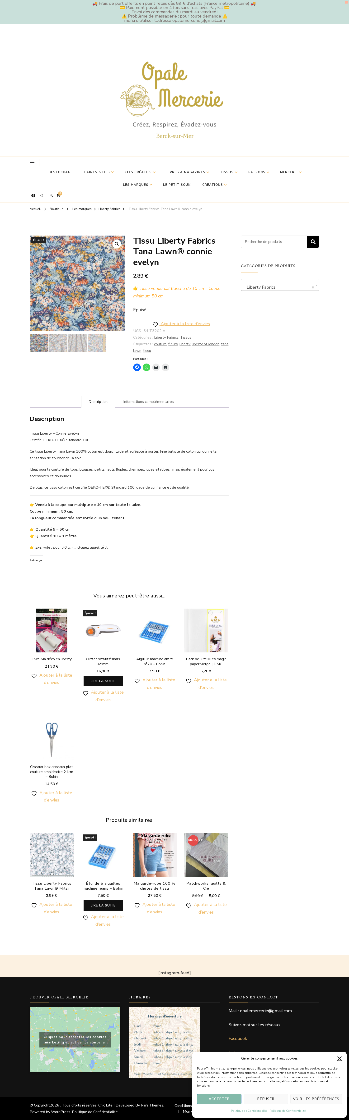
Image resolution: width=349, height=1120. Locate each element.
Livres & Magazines (185, 172)
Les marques (135, 185)
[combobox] (280, 285)
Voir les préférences (316, 1099)
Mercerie (289, 172)
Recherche (313, 242)
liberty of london (205, 344)
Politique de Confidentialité (249, 1111)
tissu (147, 350)
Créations (212, 185)
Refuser (265, 1099)
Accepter (219, 1099)
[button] (339, 1058)
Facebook (238, 1038)
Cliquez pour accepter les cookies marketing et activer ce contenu (75, 1040)
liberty (184, 344)
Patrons (256, 172)
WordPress (60, 1112)
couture (160, 344)
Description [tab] (98, 401)
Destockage (60, 172)
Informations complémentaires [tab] (148, 401)
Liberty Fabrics (166, 337)
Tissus (227, 172)
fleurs (173, 344)
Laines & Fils (97, 172)
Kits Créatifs (138, 172)
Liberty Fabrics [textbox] (278, 287)
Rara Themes (152, 1105)
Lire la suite (103, 681)
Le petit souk (177, 185)
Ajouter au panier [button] (51, 634)
